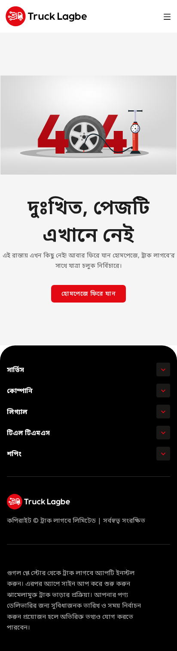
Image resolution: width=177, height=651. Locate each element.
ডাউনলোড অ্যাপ (127, 16)
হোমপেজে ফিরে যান (88, 294)
